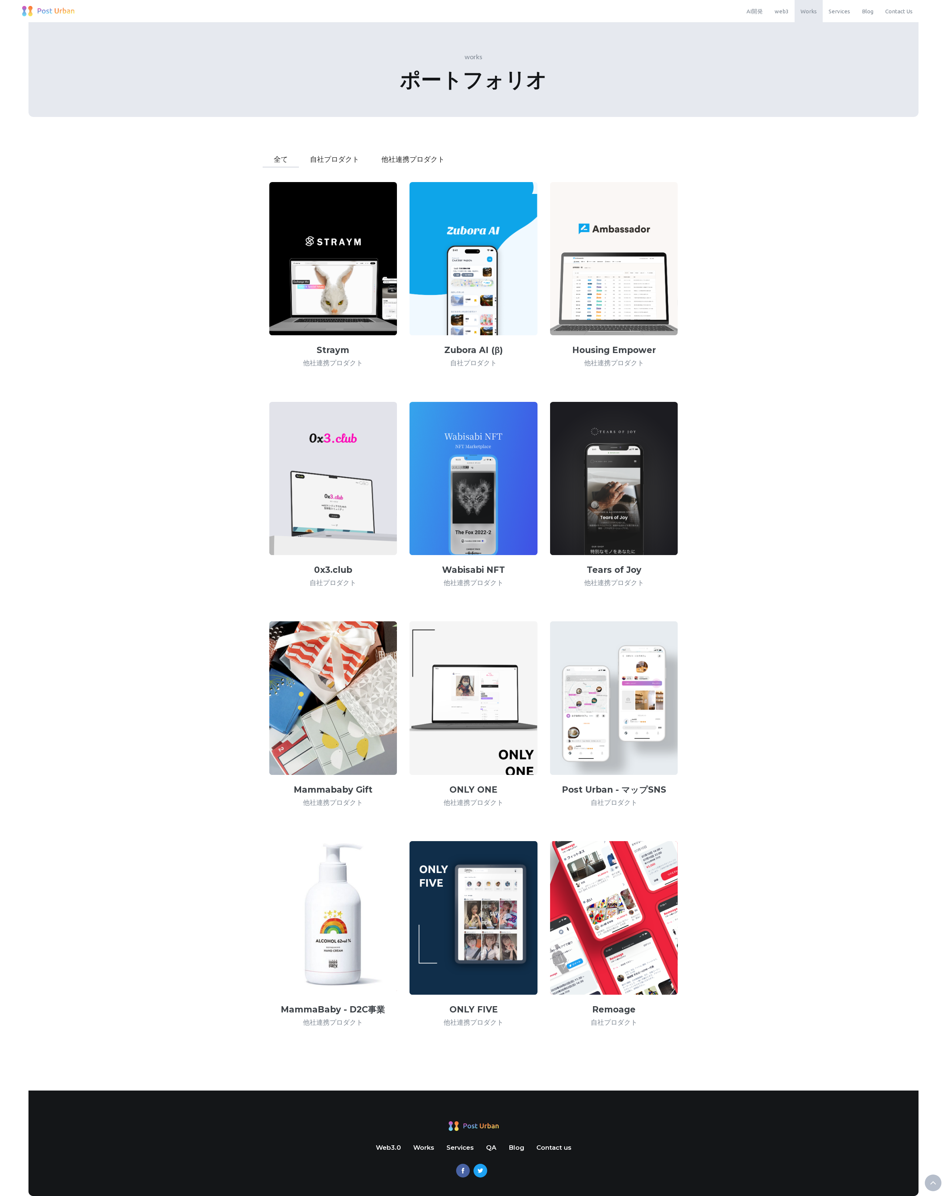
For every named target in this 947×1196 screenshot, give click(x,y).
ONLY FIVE (473, 1009)
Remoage (614, 1009)
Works (809, 11)
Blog (867, 11)
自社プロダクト (473, 363)
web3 (782, 11)
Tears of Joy (614, 570)
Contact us (554, 1147)
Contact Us (899, 11)
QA (491, 1147)
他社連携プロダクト (333, 363)
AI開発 (755, 11)
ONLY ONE (473, 790)
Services (839, 11)
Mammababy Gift (333, 790)
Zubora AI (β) (473, 350)
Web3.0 (388, 1147)
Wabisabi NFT (473, 570)
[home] (48, 11)
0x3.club (333, 570)
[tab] (281, 157)
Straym (333, 350)
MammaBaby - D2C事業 (333, 1009)
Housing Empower (614, 350)
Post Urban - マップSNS (614, 790)
